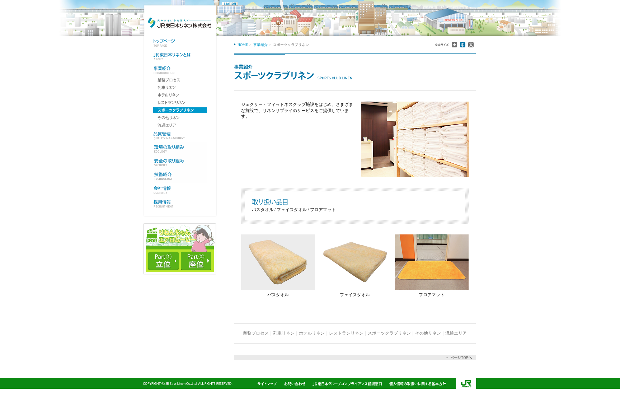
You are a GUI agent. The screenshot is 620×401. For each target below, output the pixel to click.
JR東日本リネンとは (180, 56)
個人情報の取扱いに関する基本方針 (417, 383)
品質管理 (180, 135)
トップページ (180, 43)
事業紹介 (180, 70)
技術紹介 (180, 176)
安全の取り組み (180, 162)
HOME (243, 45)
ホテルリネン (180, 95)
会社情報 (180, 190)
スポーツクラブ (180, 110)
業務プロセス (180, 80)
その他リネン (180, 118)
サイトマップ (267, 383)
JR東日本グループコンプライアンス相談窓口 (347, 383)
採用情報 (180, 203)
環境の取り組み (180, 149)
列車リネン (180, 87)
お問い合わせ (294, 383)
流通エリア (180, 125)
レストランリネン (180, 103)
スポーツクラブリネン (389, 333)
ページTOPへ (355, 357)
